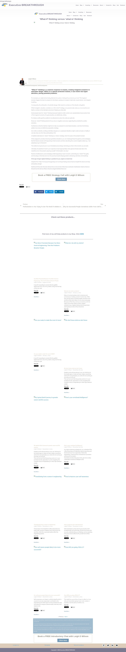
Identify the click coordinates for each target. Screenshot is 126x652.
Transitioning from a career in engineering (44, 524)
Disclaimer (47, 645)
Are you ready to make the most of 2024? (44, 354)
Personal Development (31, 85)
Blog (81, 5)
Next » (66, 616)
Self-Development (42, 85)
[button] (39, 191)
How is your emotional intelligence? (73, 445)
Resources (96, 5)
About (101, 5)
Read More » (36, 296)
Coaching (87, 5)
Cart (118, 5)
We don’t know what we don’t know (73, 368)
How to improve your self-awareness (73, 524)
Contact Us (108, 5)
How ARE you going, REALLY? (72, 595)
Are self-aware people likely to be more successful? (47, 595)
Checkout (122, 5)
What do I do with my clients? (71, 291)
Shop (114, 5)
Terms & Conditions (79, 645)
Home (77, 5)
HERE (82, 234)
